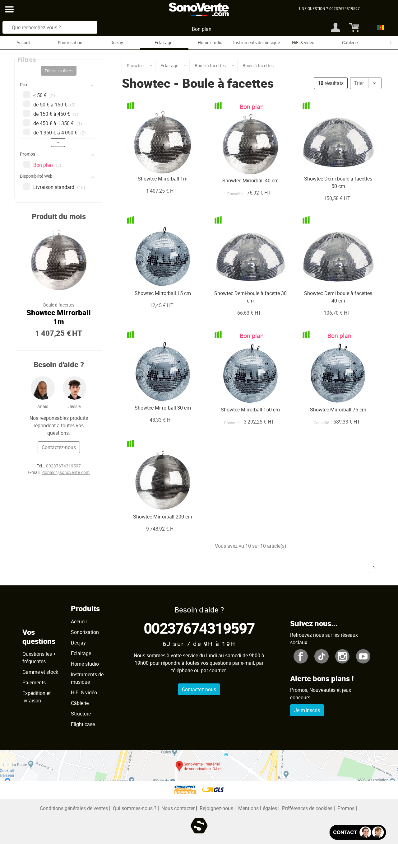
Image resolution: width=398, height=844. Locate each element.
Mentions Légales (257, 808)
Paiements (34, 682)
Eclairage (163, 42)
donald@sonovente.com (66, 472)
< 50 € (44, 95)
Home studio (210, 42)
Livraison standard (59, 187)
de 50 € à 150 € (54, 104)
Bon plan (201, 29)
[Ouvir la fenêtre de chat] (357, 832)
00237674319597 (63, 466)
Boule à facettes (228, 83)
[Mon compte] (335, 27)
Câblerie (350, 42)
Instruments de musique (256, 42)
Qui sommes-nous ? (134, 808)
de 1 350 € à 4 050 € (59, 132)
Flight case (83, 724)
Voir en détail (154, 162)
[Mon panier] (353, 27)
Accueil (23, 42)
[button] (59, 85)
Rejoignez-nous (216, 808)
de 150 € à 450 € (55, 113)
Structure (81, 713)
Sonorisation (70, 42)
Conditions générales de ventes (74, 808)
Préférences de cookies (307, 808)
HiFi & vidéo (303, 42)
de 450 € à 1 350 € (57, 123)
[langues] (379, 27)
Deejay (116, 42)
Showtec (146, 83)
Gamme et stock (40, 671)
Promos (345, 808)
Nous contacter (178, 808)
